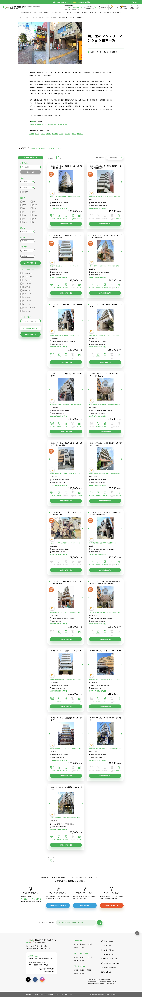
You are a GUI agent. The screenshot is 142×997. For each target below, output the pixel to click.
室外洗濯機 (26, 290)
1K (34, 201)
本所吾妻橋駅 (52, 124)
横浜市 (76, 960)
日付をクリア (30, 172)
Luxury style (27, 311)
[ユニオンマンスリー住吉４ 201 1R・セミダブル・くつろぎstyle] (105, 389)
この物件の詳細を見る (66, 224)
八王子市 (89, 957)
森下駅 (37, 134)
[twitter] (28, 979)
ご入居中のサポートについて (108, 963)
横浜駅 (76, 973)
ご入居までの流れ (38, 12)
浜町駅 (31, 134)
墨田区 (33, 121)
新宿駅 (76, 970)
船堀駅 (74, 134)
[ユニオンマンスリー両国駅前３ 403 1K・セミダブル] (65, 389)
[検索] (99, 922)
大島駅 (61, 134)
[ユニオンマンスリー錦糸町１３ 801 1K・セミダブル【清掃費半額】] (65, 458)
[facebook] (35, 979)
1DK (24, 205)
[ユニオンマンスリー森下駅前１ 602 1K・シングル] (105, 320)
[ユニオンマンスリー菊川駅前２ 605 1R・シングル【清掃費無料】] (105, 181)
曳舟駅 (65, 124)
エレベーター (27, 304)
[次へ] (82, 182)
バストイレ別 (27, 294)
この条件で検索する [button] (30, 263)
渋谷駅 (89, 970)
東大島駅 (67, 134)
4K (24, 219)
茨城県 (82, 947)
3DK (24, 215)
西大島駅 (55, 134)
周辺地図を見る (49, 971)
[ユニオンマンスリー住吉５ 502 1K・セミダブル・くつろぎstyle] (105, 458)
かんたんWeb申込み (111, 905)
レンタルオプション (107, 950)
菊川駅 (44, 124)
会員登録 (132, 9)
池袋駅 (82, 970)
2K (24, 208)
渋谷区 (82, 957)
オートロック (27, 301)
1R (24, 201)
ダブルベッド (27, 280)
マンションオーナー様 (94, 12)
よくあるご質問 (56, 12)
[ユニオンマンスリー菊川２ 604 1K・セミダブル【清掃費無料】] (65, 181)
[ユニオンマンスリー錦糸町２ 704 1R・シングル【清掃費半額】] (65, 597)
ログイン (138, 9)
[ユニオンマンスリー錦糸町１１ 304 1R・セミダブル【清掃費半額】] (105, 528)
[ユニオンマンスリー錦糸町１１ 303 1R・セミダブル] (65, 320)
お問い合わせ (117, 12)
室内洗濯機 (26, 287)
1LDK (35, 205)
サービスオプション (107, 954)
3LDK (35, 215)
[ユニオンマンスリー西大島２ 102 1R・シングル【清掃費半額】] (65, 528)
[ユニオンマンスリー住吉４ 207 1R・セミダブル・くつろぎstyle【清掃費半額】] (105, 597)
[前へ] (49, 182)
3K (34, 212)
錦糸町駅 (38, 124)
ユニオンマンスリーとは (80, 12)
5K (34, 222)
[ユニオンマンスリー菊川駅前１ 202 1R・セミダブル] (65, 733)
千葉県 (76, 947)
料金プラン (47, 12)
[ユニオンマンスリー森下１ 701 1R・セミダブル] (105, 733)
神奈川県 (83, 944)
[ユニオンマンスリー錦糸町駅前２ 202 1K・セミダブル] (65, 803)
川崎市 (82, 960)
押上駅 (60, 124)
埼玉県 (90, 944)
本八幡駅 (80, 134)
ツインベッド (27, 284)
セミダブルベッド (28, 277)
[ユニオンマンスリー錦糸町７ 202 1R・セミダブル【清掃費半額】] (105, 251)
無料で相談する (84, 905)
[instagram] (42, 979)
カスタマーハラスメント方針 (64, 994)
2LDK (24, 212)
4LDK (24, 222)
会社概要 (28, 994)
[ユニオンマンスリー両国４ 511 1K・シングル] (105, 664)
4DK (34, 219)
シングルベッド (28, 273)
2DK (34, 208)
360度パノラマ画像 (29, 308)
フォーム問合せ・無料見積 (58, 905)
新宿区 (76, 957)
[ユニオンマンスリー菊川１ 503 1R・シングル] (65, 664)
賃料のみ (25, 192)
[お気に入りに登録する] (52, 192)
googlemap (47, 969)
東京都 (76, 944)
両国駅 (31, 124)
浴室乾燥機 (26, 297)
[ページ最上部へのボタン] (137, 933)
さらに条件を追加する (30, 328)
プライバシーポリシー (39, 994)
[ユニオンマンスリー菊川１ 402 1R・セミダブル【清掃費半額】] (65, 251)
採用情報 (50, 994)
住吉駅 (48, 134)
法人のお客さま (107, 12)
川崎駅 (82, 973)
